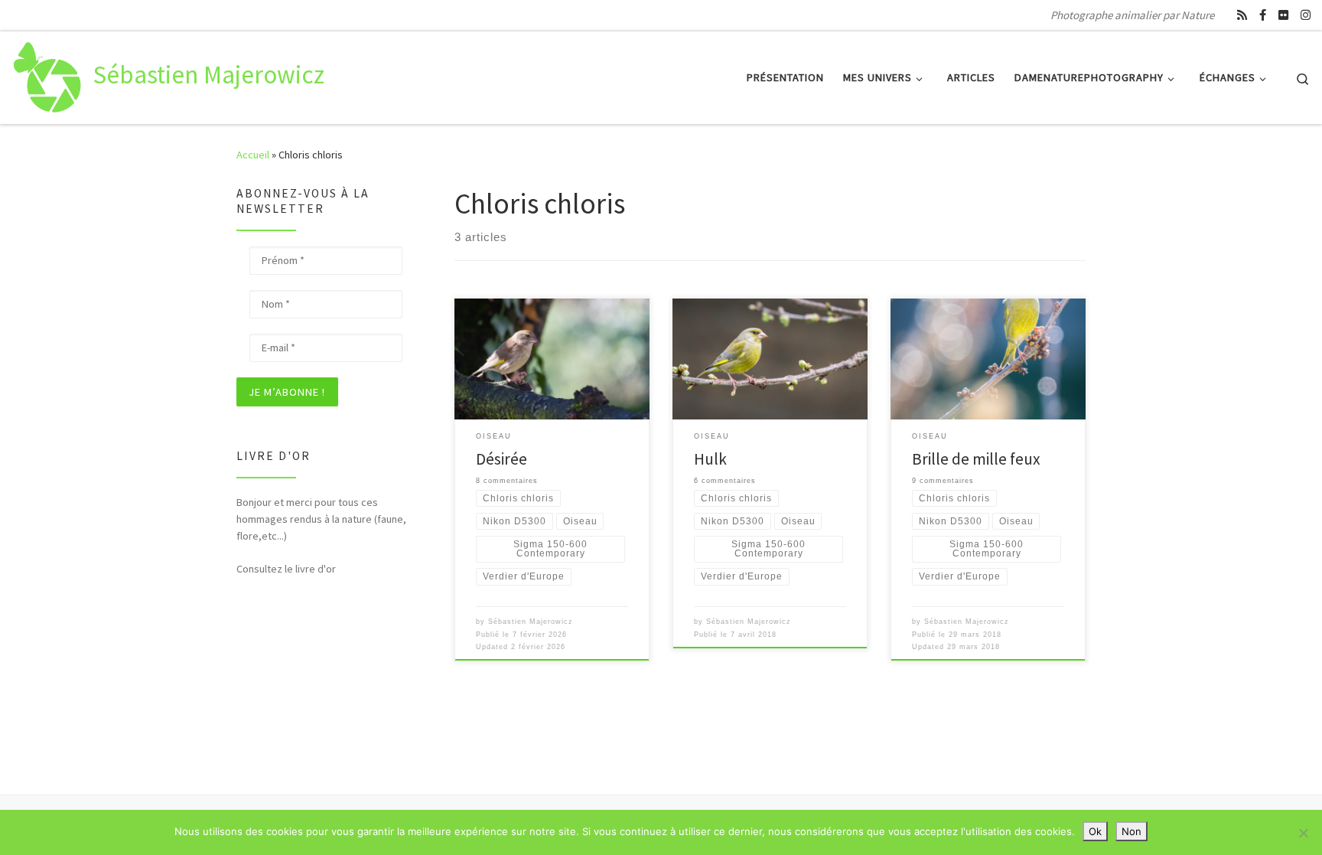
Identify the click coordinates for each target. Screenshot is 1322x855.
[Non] (1303, 832)
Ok (1095, 831)
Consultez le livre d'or (286, 569)
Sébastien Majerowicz (530, 621)
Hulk (710, 459)
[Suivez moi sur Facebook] (1262, 15)
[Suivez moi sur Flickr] (1283, 15)
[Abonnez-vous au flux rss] (1242, 15)
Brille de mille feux (976, 459)
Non (1131, 831)
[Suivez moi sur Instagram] (1306, 15)
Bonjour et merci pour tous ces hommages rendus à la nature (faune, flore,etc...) (321, 519)
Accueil (252, 155)
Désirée (501, 459)
